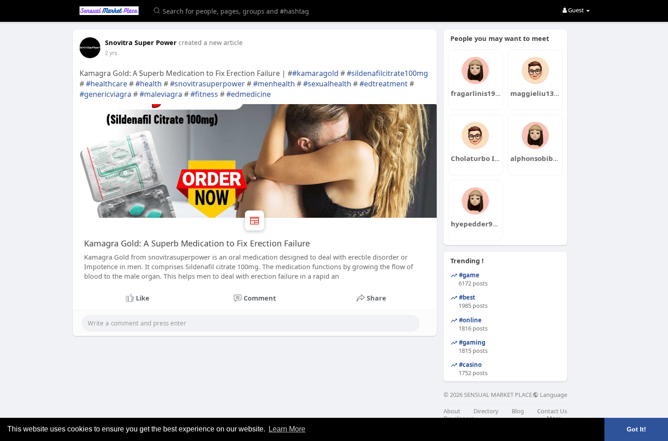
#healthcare (106, 84)
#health (148, 84)
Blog (518, 411)
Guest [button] (576, 10)
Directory (486, 411)
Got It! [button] (636, 429)
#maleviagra (161, 94)
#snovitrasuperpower (207, 84)
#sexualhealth (327, 84)
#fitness (204, 94)
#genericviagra (105, 94)
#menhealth (274, 84)
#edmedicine (248, 94)
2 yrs (111, 53)
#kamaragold (315, 73)
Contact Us (552, 411)
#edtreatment (383, 84)
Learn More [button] (287, 429)
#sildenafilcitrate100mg (387, 73)
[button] (233, 10)
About (452, 411)
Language (552, 395)
